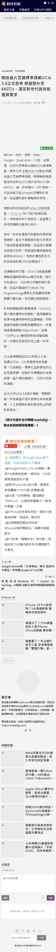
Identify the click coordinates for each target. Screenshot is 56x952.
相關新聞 (7, 745)
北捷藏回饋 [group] (10, 18)
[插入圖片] (43, 898)
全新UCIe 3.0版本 (33, 171)
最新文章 (9, 9)
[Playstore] (34, 931)
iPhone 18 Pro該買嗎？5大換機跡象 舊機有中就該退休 (38, 608)
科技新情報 (20, 71)
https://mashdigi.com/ (13, 725)
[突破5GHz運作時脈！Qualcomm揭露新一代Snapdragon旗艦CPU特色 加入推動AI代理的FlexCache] (12, 812)
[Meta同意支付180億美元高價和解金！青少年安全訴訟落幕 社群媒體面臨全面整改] (12, 758)
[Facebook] (17, 931)
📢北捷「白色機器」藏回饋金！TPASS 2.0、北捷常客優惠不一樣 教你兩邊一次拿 (27, 500)
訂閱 (41, 937)
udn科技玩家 (7, 71)
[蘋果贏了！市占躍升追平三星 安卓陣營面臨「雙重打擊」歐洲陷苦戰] (12, 646)
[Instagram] (22, 931)
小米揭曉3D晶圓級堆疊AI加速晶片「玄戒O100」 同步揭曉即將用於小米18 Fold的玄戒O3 (39, 846)
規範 (5, 897)
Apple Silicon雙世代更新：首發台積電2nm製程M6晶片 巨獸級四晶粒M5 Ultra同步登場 (39, 792)
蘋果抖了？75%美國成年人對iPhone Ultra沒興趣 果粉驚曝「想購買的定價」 (39, 626)
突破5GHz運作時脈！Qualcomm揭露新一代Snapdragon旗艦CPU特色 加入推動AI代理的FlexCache (39, 810)
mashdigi (41, 419)
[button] (49, 3)
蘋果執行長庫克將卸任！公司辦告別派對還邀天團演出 (38, 828)
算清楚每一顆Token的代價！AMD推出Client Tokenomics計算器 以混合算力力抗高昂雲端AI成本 (39, 774)
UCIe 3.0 (8, 660)
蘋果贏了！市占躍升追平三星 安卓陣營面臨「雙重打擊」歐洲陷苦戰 (39, 644)
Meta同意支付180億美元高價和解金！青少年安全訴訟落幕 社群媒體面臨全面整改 (39, 756)
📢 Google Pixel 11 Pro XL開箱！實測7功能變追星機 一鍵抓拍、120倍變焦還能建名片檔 (27, 473)
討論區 (5, 864)
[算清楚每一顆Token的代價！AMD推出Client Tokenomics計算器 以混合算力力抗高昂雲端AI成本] (12, 776)
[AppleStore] (39, 931)
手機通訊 (24, 9)
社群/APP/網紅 (43, 9)
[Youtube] (45, 3)
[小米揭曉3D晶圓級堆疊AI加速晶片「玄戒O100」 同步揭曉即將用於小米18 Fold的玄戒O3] (12, 848)
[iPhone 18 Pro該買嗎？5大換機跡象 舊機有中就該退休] (12, 610)
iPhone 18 (8, 597)
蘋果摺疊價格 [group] (31, 18)
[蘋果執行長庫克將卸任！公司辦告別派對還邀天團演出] (12, 830)
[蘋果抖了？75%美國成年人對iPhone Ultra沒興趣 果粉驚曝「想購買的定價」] (12, 628)
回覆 (51, 897)
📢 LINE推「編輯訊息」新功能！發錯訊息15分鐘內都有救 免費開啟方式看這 (27, 544)
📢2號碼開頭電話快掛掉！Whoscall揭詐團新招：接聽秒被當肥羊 (26, 528)
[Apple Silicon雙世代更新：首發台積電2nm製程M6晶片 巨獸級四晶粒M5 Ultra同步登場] (12, 794)
